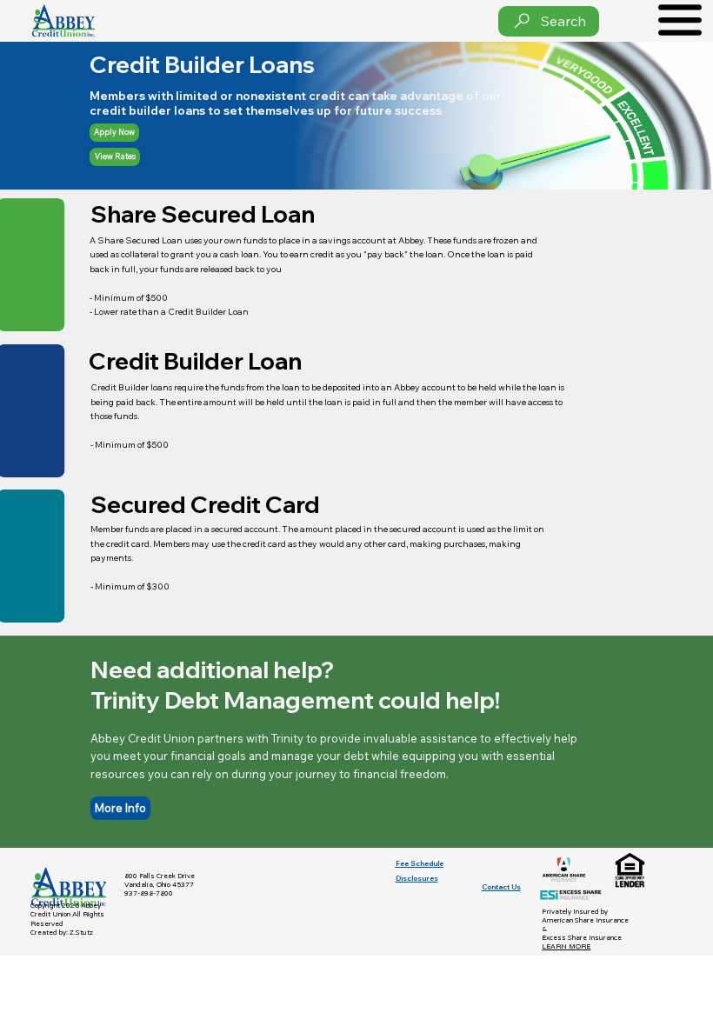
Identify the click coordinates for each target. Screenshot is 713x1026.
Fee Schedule (419, 863)
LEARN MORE (566, 946)
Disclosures (417, 878)
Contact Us (501, 887)
